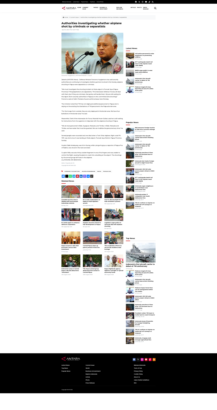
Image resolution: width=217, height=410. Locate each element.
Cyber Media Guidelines (141, 380)
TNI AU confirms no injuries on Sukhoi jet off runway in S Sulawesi (145, 204)
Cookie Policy (138, 374)
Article (133, 7)
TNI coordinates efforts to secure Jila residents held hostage (113, 247)
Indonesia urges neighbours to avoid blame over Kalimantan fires (144, 187)
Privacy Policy (138, 371)
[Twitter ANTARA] (139, 2)
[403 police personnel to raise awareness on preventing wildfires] (130, 56)
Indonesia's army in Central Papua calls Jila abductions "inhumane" (70, 270)
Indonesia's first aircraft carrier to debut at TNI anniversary (142, 80)
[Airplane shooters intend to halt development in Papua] (92, 214)
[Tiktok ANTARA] (149, 2)
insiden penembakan (88, 171)
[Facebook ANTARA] (136, 2)
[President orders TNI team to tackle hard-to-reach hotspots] (130, 315)
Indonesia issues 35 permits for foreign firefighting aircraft (144, 323)
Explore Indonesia (119, 8)
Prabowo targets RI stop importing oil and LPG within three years (144, 88)
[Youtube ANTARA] (146, 2)
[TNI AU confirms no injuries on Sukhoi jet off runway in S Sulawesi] (130, 205)
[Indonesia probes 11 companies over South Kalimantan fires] (130, 197)
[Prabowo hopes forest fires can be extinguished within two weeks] (130, 290)
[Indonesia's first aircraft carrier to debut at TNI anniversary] (130, 81)
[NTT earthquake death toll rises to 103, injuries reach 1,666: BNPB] (130, 64)
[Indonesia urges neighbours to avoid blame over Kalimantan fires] (130, 188)
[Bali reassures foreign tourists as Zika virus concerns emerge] (130, 130)
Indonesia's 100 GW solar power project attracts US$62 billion (144, 171)
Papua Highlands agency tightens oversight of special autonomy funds (113, 270)
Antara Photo (100, 1)
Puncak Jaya (107, 171)
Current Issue (85, 8)
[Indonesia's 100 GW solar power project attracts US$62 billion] (130, 171)
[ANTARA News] (69, 8)
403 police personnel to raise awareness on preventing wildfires (144, 55)
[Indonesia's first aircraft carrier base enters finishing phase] (130, 138)
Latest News (76, 1)
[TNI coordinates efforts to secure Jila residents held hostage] (113, 237)
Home (79, 7)
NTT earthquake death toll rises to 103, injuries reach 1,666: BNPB (143, 63)
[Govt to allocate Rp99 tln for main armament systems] (113, 191)
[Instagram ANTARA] (142, 2)
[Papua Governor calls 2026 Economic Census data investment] (70, 237)
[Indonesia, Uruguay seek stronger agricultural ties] (130, 340)
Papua (99, 171)
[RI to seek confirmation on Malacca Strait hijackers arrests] (92, 191)
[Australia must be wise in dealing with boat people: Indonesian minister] (70, 191)
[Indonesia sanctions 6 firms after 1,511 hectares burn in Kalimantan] (130, 155)
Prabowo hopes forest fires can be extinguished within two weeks (144, 289)
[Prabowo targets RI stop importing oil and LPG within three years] (130, 89)
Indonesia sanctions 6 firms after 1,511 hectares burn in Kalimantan (144, 154)
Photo (139, 7)
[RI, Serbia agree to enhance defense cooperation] (70, 214)
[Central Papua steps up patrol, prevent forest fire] (92, 237)
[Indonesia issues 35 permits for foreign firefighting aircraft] (130, 323)
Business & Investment (104, 8)
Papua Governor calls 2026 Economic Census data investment (70, 247)
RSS (135, 383)
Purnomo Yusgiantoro (72, 171)
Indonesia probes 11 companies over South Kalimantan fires (142, 196)
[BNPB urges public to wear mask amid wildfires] (130, 73)
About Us (137, 377)
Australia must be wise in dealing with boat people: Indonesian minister (69, 201)
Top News (92, 1)
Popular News (84, 1)
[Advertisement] (141, 33)
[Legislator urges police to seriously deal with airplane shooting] (113, 214)
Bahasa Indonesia (66, 1)
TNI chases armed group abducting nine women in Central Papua (91, 270)
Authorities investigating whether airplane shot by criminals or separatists (104, 17)
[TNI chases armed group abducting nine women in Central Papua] (92, 261)
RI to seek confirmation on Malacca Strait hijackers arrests (91, 201)
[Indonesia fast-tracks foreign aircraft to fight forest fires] (130, 163)
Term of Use (138, 368)
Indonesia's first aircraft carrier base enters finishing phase (144, 137)
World (95, 7)
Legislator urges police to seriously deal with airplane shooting (113, 224)
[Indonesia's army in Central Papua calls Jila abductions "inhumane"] (70, 261)
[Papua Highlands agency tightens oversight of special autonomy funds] (113, 261)
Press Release (146, 8)
